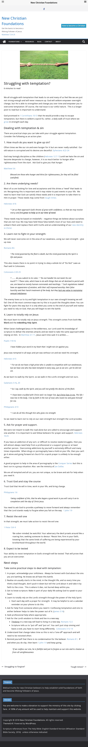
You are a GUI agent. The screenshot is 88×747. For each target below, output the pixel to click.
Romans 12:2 (67, 621)
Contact (48, 42)
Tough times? (77, 667)
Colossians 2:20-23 (12, 272)
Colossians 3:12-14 (64, 628)
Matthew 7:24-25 (8, 34)
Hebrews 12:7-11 (52, 156)
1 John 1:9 (67, 510)
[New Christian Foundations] (4, 41)
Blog (39, 42)
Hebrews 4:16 (10, 203)
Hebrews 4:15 (10, 358)
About (58, 42)
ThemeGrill (8, 723)
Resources (29, 42)
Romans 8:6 (9, 248)
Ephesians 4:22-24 (61, 150)
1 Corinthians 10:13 (28, 115)
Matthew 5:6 (9, 168)
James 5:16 (59, 611)
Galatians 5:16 (10, 383)
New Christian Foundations (32, 720)
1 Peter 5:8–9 (10, 527)
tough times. (51, 197)
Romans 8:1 (72, 639)
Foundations (14, 42)
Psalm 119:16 (10, 341)
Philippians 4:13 (11, 407)
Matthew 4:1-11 (28, 335)
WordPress (31, 723)
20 (19, 383)
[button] (21, 41)
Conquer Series (65, 463)
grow (6, 122)
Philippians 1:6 (10, 492)
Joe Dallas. (59, 466)
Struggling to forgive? (15, 666)
